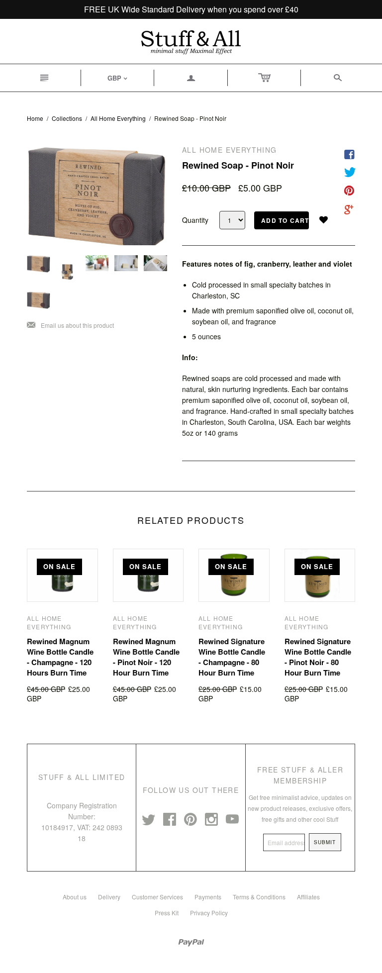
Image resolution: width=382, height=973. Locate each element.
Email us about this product (70, 325)
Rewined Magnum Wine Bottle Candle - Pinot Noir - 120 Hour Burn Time (146, 657)
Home (35, 118)
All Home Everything (118, 118)
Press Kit (167, 912)
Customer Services (157, 896)
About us (75, 896)
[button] (327, 219)
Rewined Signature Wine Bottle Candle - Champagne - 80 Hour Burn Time (231, 657)
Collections (67, 118)
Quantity (195, 220)
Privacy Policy (209, 912)
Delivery (109, 896)
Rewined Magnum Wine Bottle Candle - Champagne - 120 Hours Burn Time (60, 657)
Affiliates (308, 896)
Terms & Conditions (259, 896)
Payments (207, 896)
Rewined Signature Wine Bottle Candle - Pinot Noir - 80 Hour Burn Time (318, 657)
